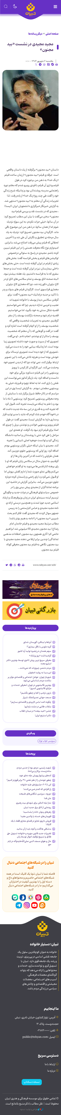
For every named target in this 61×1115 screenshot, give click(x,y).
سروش (23, 897)
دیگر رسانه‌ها (35, 34)
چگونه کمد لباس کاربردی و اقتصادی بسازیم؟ (30, 702)
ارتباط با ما (50, 1064)
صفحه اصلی (52, 34)
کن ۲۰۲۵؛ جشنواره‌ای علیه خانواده (35, 784)
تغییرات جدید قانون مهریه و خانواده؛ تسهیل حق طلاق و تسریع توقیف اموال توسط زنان (29, 835)
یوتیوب (34, 905)
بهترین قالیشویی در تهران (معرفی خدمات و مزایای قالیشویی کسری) (31, 686)
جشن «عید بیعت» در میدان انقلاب (35, 711)
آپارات (38, 897)
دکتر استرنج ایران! (43, 715)
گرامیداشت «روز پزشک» (40, 655)
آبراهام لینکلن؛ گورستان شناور (37, 642)
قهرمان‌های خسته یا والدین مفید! (35, 816)
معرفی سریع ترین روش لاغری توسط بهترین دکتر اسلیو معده (29, 661)
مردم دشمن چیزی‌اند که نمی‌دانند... (34, 668)
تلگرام (19, 905)
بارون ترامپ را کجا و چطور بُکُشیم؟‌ (35, 693)
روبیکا (30, 897)
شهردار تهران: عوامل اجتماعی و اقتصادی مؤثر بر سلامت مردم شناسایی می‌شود (29, 678)
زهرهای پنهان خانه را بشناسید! (37, 812)
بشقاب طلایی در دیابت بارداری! (37, 706)
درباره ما (51, 1071)
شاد (46, 897)
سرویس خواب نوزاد (47, 741)
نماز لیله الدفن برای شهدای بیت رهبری (33, 803)
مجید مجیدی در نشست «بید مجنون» (30, 47)
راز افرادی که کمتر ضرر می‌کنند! (37, 789)
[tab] (30, 628)
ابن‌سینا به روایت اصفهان (39, 672)
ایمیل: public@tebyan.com (38, 1037)
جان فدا (47, 798)
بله (15, 897)
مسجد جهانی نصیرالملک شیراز (37, 697)
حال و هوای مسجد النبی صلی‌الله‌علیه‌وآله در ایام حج (29, 842)
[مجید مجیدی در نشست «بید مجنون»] (30, 100)
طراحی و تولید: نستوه (29, 1109)
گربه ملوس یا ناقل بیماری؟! (39, 647)
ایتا (42, 905)
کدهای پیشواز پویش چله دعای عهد (35, 775)
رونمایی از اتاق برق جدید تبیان (37, 807)
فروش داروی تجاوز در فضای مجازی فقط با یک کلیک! (31, 822)
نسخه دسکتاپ (32, 1082)
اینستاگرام (26, 905)
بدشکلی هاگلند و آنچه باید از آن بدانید (34, 829)
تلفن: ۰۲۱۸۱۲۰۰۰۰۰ (46, 1030)
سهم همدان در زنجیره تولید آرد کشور (34, 651)
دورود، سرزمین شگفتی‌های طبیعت (35, 794)
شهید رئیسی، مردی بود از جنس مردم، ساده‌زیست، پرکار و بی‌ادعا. (33, 769)
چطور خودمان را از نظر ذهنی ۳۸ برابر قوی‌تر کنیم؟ (29, 780)
